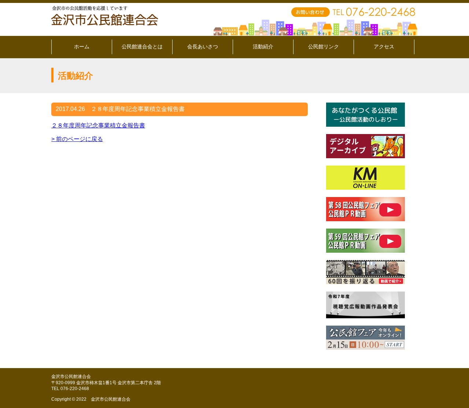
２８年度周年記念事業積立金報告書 (98, 125)
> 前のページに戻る (77, 139)
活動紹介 (263, 46)
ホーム (81, 46)
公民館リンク (323, 46)
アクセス (384, 46)
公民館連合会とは (142, 46)
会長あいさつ (202, 46)
